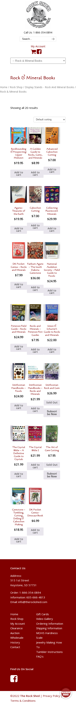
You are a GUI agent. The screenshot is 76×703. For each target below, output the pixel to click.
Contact (15, 647)
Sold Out (52, 402)
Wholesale (16, 637)
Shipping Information (49, 628)
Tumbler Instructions (49, 652)
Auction (15, 633)
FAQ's (40, 656)
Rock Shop (16, 87)
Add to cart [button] (18, 174)
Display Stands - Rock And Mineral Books (49, 87)
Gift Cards (42, 614)
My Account (38, 46)
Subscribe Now (52, 413)
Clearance (16, 628)
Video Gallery (44, 619)
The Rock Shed (38, 15)
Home (3, 87)
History (15, 642)
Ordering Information (49, 623)
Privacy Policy (51, 696)
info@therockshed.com (32, 602)
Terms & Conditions (23, 700)
